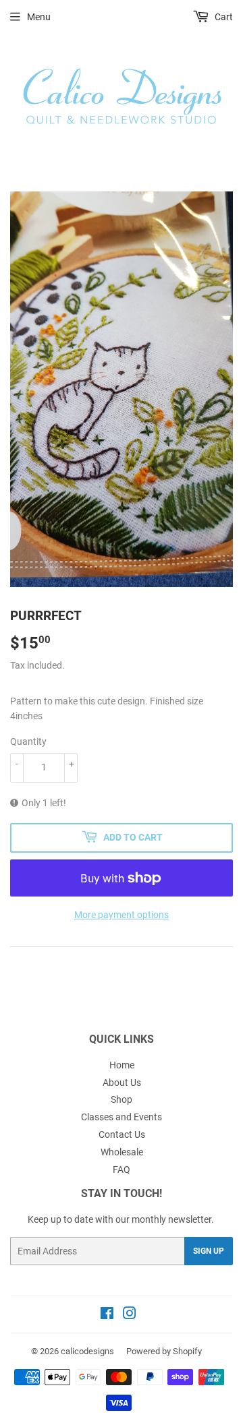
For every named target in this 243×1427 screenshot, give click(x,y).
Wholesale (122, 1152)
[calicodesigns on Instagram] (129, 1315)
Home (121, 1065)
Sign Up (208, 1251)
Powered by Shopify (164, 1351)
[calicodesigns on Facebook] (107, 1315)
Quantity (28, 741)
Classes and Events (121, 1117)
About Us (122, 1082)
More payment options (121, 914)
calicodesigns (87, 1351)
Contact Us (122, 1134)
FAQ (121, 1169)
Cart (223, 16)
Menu (39, 16)
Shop (121, 1099)
